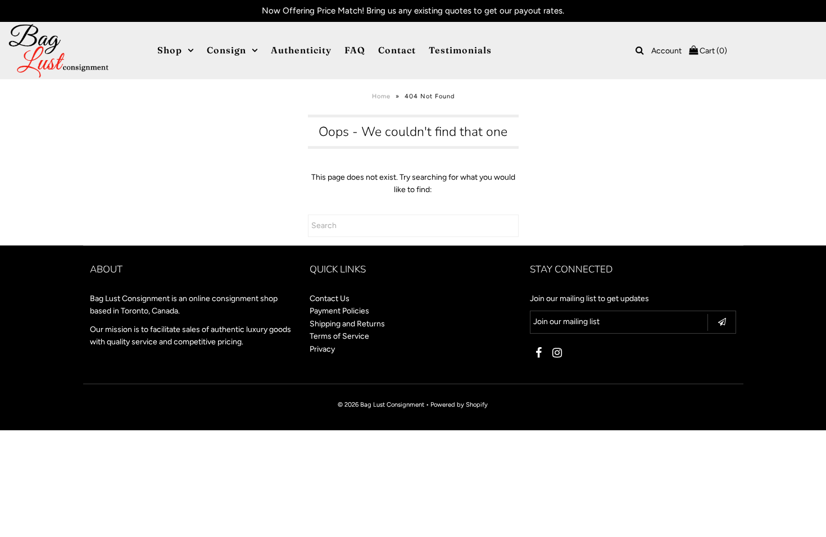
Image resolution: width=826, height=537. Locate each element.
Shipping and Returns (347, 324)
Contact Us (330, 298)
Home (381, 96)
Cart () (712, 51)
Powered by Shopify (459, 404)
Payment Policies (339, 311)
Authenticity (301, 50)
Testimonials (460, 50)
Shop (169, 50)
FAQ (354, 50)
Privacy (322, 349)
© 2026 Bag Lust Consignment (381, 404)
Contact (397, 50)
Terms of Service (339, 336)
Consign (226, 50)
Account (666, 51)
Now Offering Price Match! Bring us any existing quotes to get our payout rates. (413, 11)
